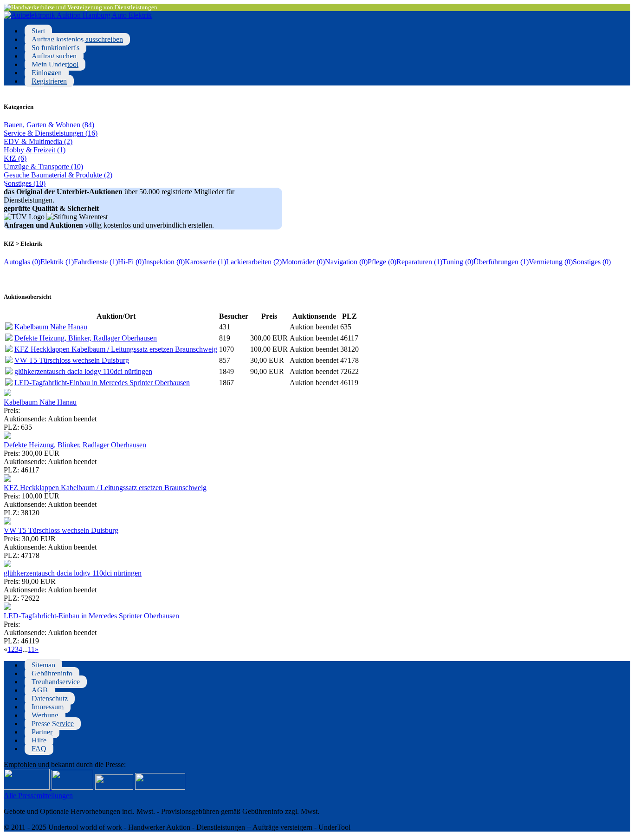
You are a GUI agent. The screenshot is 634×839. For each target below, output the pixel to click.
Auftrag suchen (54, 56)
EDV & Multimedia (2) (38, 141)
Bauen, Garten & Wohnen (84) (49, 125)
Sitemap (43, 665)
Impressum (48, 707)
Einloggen (47, 73)
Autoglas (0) (22, 262)
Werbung (45, 715)
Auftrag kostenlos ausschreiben (77, 39)
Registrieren (49, 81)
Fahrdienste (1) (96, 262)
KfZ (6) (15, 158)
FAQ (39, 749)
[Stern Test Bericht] (28, 787)
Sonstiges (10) (24, 183)
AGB (40, 690)
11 (31, 649)
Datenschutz (50, 698)
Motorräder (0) (303, 262)
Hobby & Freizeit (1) (34, 150)
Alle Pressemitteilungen (38, 796)
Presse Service (53, 724)
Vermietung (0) (551, 262)
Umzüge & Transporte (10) (43, 166)
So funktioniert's (55, 48)
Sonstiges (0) (592, 262)
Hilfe (39, 740)
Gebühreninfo (52, 673)
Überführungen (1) (501, 262)
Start (38, 31)
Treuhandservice (56, 682)
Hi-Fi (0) (131, 262)
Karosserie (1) (205, 262)
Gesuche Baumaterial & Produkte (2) (58, 175)
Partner (42, 732)
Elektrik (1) (57, 262)
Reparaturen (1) (419, 262)
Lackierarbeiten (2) (254, 262)
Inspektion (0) (164, 262)
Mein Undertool (55, 64)
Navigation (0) (346, 262)
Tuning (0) (457, 262)
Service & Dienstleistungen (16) (50, 133)
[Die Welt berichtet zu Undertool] (160, 787)
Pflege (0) (382, 262)
